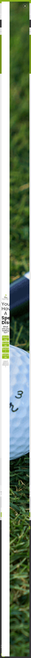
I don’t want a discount (5, 362)
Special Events (5, 350)
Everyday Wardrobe (5, 356)
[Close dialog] (25, 6)
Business (5, 344)
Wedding (5, 338)
